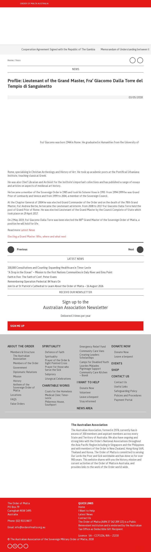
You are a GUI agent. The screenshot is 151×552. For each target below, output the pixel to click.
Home (81, 507)
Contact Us (120, 376)
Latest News (28, 230)
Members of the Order (25, 363)
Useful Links (121, 386)
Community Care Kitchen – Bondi (93, 374)
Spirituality (51, 346)
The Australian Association (21, 357)
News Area (84, 408)
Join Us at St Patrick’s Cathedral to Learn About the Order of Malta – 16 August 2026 (55, 286)
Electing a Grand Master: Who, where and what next (37, 236)
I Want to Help (88, 382)
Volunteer (85, 392)
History (17, 380)
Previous (22, 249)
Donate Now (87, 388)
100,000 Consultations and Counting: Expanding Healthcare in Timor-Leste (49, 267)
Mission (17, 376)
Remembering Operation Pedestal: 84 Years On (34, 281)
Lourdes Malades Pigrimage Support (90, 367)
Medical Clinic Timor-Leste (57, 397)
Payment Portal (123, 399)
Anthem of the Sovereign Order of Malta (24, 387)
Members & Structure (22, 352)
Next (131, 249)
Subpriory (50, 374)
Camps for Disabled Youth (94, 362)
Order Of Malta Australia (34, 3)
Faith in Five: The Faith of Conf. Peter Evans (32, 276)
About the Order (21, 346)
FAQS (13, 399)
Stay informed (88, 401)
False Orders (17, 403)
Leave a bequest (89, 396)
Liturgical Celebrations (58, 378)
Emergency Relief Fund (93, 346)
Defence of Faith (54, 352)
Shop (115, 369)
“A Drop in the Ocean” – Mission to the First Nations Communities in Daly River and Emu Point (60, 272)
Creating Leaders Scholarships (89, 356)
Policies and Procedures (127, 395)
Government (20, 367)
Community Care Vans (92, 351)
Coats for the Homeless (58, 391)
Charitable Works (56, 385)
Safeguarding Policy (125, 391)
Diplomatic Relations (25, 372)
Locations (15, 394)
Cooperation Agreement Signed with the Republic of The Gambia (54, 49)
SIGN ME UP (17, 325)
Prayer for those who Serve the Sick (57, 368)
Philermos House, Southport (54, 403)
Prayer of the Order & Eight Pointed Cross (57, 362)
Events (116, 363)
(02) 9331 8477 (23, 520)
